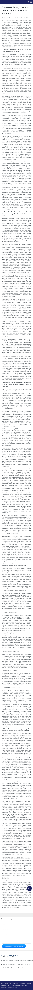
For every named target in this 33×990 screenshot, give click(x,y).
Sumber (8, 956)
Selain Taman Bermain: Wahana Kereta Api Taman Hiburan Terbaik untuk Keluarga (9, 964)
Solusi (3, 956)
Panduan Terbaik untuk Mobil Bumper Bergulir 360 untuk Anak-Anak (25, 961)
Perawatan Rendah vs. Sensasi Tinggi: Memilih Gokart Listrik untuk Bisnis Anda (25, 968)
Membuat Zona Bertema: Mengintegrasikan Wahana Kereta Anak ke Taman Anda (9, 968)
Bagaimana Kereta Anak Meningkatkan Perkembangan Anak (25, 964)
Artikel (13, 956)
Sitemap (3, 987)
